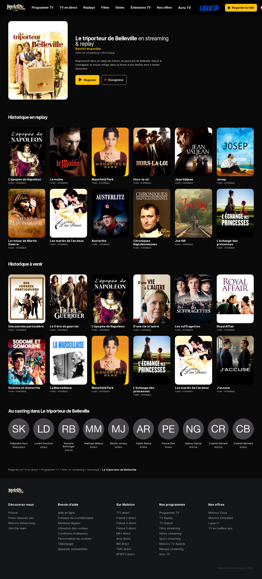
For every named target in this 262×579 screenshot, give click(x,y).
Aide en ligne (66, 513)
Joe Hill (180, 241)
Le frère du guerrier (64, 326)
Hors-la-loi (141, 179)
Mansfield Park (103, 179)
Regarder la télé (243, 7)
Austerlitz (99, 241)
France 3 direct (126, 523)
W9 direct (122, 544)
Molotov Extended (220, 518)
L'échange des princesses (227, 242)
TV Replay (166, 518)
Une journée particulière (26, 326)
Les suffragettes (187, 326)
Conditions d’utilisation (73, 533)
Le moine (56, 179)
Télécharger (66, 544)
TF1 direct (123, 513)
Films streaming (169, 528)
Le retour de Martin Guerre (22, 242)
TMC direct (123, 549)
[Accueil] (16, 8)
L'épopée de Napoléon (24, 179)
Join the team (17, 528)
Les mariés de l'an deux (67, 241)
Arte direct (123, 538)
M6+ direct (123, 533)
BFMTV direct (125, 554)
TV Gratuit (166, 523)
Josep (221, 179)
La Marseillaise (61, 388)
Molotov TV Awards (172, 544)
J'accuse (223, 388)
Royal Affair (225, 326)
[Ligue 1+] (209, 7)
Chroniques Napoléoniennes (145, 242)
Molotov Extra (217, 513)
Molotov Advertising (21, 523)
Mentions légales (69, 523)
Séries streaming (170, 533)
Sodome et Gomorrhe (24, 388)
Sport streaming (170, 538)
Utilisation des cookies (73, 528)
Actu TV (164, 554)
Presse (13, 513)
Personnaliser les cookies (74, 538)
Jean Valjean (184, 179)
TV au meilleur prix (220, 528)
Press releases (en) (21, 518)
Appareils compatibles (72, 549)
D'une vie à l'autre (146, 326)
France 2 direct (126, 518)
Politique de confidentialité (75, 518)
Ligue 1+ (213, 523)
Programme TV (169, 513)
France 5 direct (126, 528)
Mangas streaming (171, 549)
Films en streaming (87, 52)
